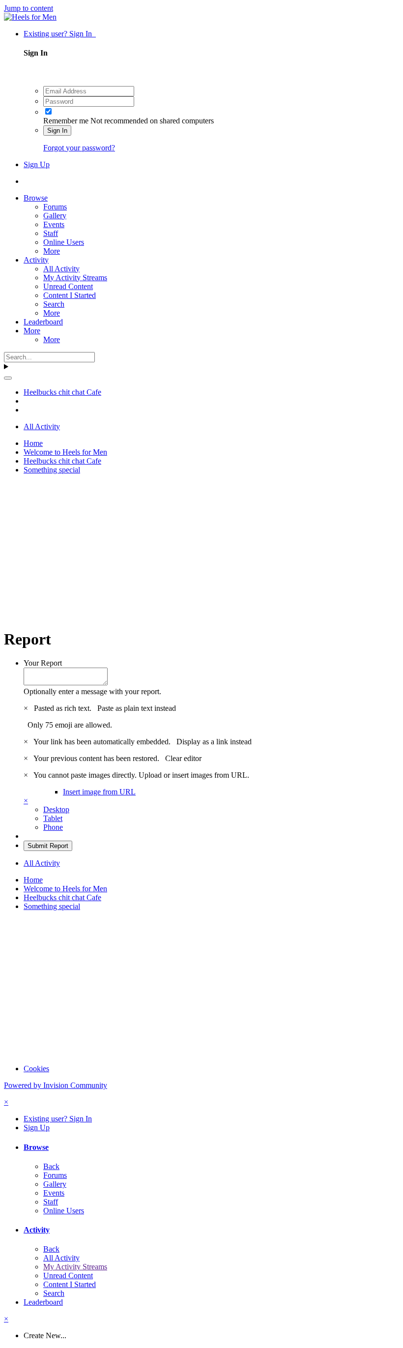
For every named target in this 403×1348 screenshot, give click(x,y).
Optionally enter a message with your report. (92, 691)
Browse (36, 198)
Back (51, 1166)
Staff (50, 233)
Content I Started (69, 295)
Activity (36, 260)
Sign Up (37, 164)
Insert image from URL (99, 792)
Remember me (65, 121)
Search (53, 304)
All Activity (61, 268)
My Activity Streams (75, 277)
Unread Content (68, 286)
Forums (55, 207)
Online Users (63, 242)
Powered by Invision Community (55, 1085)
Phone (53, 827)
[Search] (8, 378)
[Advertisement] (201, 551)
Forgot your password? (79, 148)
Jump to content (28, 8)
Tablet (52, 818)
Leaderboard (43, 322)
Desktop (56, 809)
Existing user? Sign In (60, 33)
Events (53, 224)
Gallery (54, 215)
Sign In (57, 130)
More (51, 251)
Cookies (36, 1068)
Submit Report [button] (48, 846)
